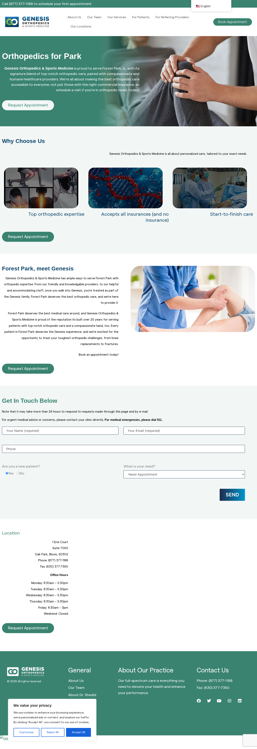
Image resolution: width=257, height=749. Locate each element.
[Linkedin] (240, 701)
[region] (52, 720)
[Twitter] (209, 701)
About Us (74, 17)
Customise (26, 732)
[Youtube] (219, 701)
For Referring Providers (172, 17)
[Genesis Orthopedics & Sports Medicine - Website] (128, 738)
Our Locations (80, 26)
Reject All (53, 732)
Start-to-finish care (231, 214)
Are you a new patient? (21, 466)
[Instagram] (229, 701)
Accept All (78, 732)
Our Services (116, 17)
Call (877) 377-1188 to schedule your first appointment (47, 4)
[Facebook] (199, 701)
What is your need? (139, 466)
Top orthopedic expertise (56, 214)
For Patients (141, 17)
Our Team (94, 17)
